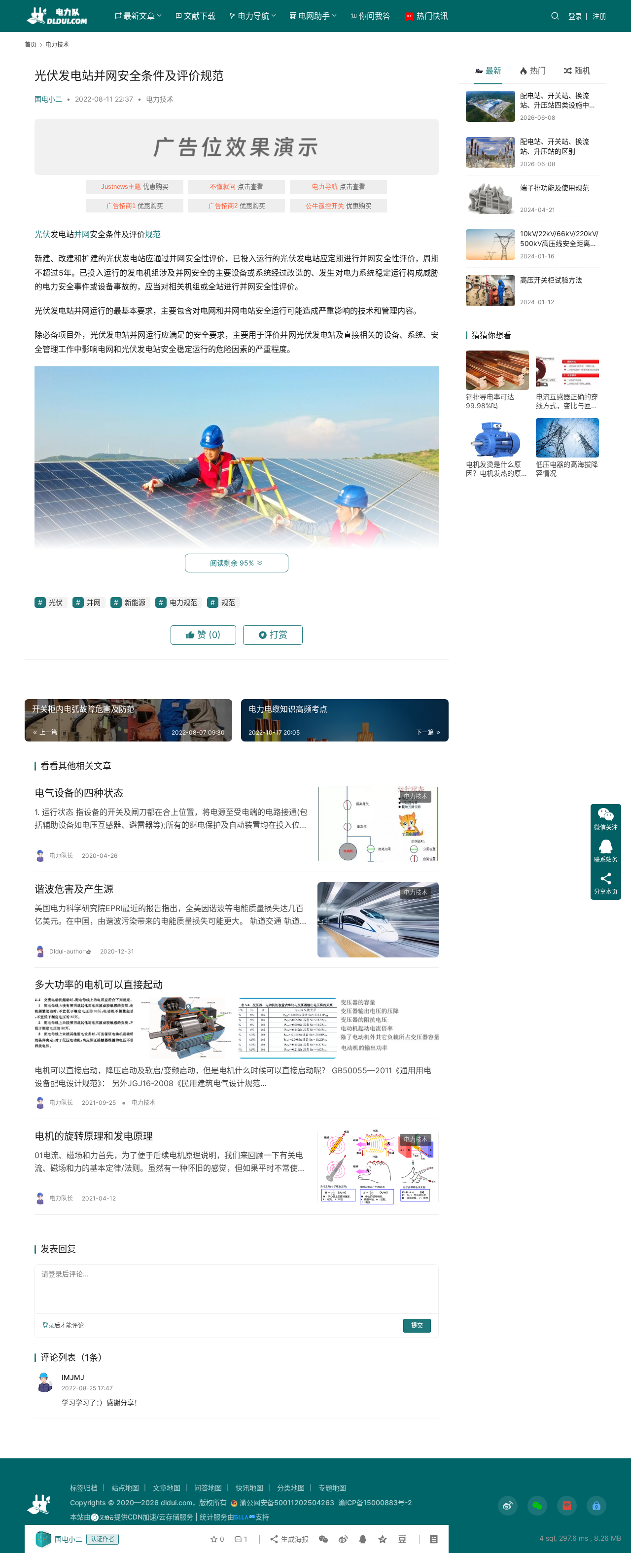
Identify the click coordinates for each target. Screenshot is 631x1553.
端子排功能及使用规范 (554, 187)
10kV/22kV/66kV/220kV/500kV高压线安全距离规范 (559, 243)
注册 (599, 16)
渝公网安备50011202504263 (287, 1502)
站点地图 (125, 1487)
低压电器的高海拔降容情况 (567, 469)
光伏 (42, 234)
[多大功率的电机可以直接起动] (237, 1028)
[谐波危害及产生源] (378, 920)
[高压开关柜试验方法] (490, 290)
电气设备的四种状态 (79, 793)
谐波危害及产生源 (74, 889)
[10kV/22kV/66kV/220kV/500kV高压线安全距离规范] (490, 244)
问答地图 (208, 1487)
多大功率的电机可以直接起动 (99, 985)
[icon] (508, 1506)
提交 (417, 1325)
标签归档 (84, 1487)
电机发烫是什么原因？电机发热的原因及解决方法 (497, 469)
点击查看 (236, 186)
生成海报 (294, 1539)
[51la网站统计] (244, 1517)
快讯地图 (249, 1487)
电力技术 (160, 99)
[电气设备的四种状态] (378, 824)
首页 (30, 44)
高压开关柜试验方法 (551, 280)
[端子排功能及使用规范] (490, 198)
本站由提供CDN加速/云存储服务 (131, 1517)
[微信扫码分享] (323, 1539)
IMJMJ (73, 1377)
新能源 (135, 602)
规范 (153, 234)
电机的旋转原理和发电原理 (94, 1136)
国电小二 (48, 99)
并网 (82, 234)
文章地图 (166, 1487)
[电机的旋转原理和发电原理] (378, 1167)
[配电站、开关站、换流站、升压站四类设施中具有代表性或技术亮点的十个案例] (490, 106)
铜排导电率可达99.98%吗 (490, 401)
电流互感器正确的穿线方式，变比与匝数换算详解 (567, 402)
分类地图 (291, 1487)
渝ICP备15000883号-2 (375, 1502)
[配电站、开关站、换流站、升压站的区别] (490, 152)
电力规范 (183, 602)
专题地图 (332, 1487)
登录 (575, 16)
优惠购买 (135, 186)
